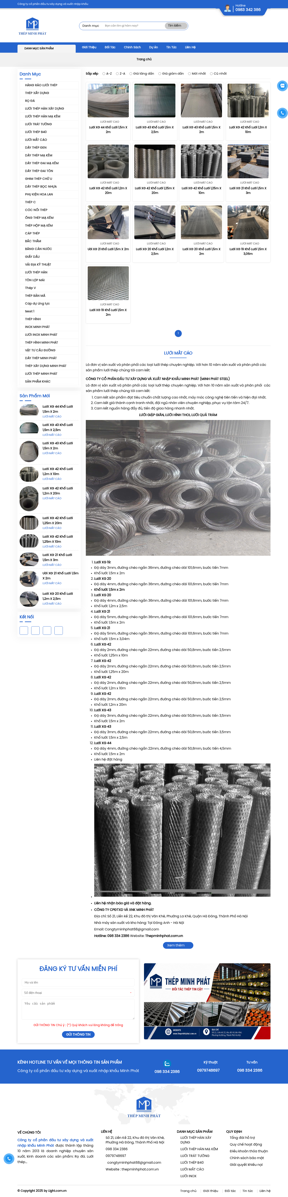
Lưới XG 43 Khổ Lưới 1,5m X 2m (58, 446)
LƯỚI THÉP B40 (36, 132)
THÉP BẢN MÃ (35, 296)
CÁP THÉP (32, 233)
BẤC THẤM (33, 241)
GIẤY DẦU (32, 257)
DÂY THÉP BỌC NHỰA (41, 186)
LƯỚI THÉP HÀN (36, 272)
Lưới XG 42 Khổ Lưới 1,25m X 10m (58, 539)
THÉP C (30, 202)
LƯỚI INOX (188, 1176)
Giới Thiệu (89, 47)
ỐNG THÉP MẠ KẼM (39, 218)
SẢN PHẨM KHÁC (38, 381)
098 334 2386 (167, 1072)
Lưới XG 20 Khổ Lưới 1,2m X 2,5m (58, 596)
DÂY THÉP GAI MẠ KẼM (42, 163)
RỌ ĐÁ (30, 101)
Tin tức (247, 1191)
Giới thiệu (210, 1191)
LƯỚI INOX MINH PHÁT (41, 335)
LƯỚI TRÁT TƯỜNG (38, 124)
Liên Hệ (190, 47)
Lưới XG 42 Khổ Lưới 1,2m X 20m (58, 491)
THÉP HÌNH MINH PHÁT (41, 342)
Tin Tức (171, 47)
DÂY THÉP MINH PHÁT (41, 358)
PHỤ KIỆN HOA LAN (39, 194)
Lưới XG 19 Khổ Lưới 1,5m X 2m (108, 313)
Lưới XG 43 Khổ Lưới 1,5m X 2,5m (58, 427)
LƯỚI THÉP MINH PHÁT (41, 374)
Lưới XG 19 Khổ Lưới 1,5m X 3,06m (248, 252)
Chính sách (132, 47)
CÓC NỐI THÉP (36, 210)
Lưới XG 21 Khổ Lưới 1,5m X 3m (57, 557)
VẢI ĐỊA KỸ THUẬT (38, 264)
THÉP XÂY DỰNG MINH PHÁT (45, 366)
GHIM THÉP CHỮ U (38, 179)
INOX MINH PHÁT (37, 327)
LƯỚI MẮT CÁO (36, 140)
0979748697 (208, 1071)
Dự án (153, 47)
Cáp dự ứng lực (37, 303)
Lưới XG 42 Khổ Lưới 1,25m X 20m (58, 521)
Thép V (30, 288)
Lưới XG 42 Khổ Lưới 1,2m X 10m (58, 472)
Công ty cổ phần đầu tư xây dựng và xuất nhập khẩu (52, 4)
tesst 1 (29, 311)
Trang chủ (144, 59)
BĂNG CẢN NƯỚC (38, 249)
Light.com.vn (57, 1191)
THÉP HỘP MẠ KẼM (39, 225)
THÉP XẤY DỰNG (37, 93)
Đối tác (110, 47)
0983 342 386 (248, 10)
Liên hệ (265, 1191)
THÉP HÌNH (33, 319)
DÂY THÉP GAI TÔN (39, 171)
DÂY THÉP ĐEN (36, 147)
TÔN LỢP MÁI (35, 280)
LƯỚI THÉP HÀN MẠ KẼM (42, 116)
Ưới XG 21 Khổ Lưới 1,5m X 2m (60, 576)
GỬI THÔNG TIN (78, 1034)
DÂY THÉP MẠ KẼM (38, 155)
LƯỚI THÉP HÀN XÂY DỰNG (44, 108)
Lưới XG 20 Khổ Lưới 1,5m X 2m (202, 252)
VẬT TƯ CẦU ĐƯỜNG (40, 350)
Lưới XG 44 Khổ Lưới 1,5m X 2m (58, 409)
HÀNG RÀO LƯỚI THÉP (41, 85)
